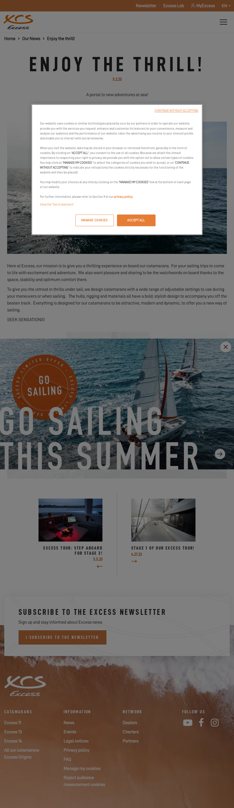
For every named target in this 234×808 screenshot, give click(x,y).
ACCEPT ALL (136, 220)
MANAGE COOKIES (94, 220)
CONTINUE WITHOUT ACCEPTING (176, 110)
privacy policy (123, 197)
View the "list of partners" (57, 204)
